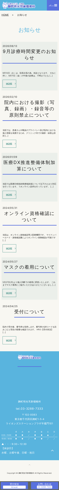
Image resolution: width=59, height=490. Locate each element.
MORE (9, 83)
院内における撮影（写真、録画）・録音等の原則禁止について (29, 109)
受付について (29, 311)
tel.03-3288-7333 (29, 408)
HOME (5, 14)
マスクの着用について (29, 267)
